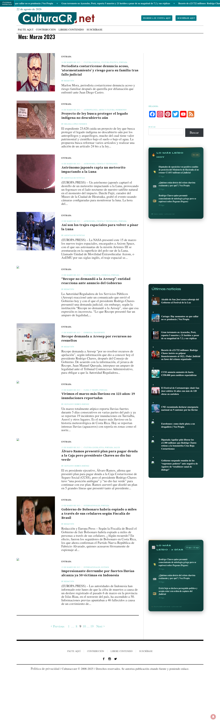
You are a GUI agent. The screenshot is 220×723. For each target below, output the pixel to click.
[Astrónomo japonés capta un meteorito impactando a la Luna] (36, 173)
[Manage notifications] (213, 716)
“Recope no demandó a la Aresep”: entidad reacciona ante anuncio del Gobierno (95, 281)
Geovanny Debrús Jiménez (76, 404)
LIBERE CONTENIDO (122, 651)
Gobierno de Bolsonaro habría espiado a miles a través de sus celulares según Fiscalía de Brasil (99, 513)
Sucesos (105, 567)
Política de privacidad (45, 668)
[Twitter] (116, 659)
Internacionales (92, 505)
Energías (105, 275)
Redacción (69, 80)
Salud (117, 447)
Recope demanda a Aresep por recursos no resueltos (96, 338)
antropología (91, 109)
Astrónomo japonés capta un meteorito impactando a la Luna (93, 169)
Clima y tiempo (91, 390)
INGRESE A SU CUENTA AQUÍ (156, 18)
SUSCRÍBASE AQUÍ (186, 18)
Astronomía (90, 163)
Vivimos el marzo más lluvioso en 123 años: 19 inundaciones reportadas (98, 396)
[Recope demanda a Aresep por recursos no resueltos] (36, 342)
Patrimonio (121, 109)
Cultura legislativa (94, 447)
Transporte (99, 332)
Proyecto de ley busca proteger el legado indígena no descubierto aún (94, 116)
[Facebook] (104, 659)
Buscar (151, 127)
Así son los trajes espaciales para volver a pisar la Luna (99, 227)
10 (84, 626)
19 (92, 626)
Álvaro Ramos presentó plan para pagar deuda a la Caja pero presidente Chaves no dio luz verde (99, 455)
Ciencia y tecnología (107, 163)
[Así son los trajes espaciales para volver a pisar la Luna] (36, 231)
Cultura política (109, 62)
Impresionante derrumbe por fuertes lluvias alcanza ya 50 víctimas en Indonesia (97, 573)
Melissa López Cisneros (75, 124)
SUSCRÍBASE (146, 651)
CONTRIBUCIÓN (95, 651)
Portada (123, 62)
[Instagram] (110, 659)
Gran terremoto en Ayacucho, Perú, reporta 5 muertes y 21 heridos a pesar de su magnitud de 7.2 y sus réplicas (98, 3)
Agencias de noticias (74, 178)
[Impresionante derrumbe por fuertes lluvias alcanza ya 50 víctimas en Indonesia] (36, 577)
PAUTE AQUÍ (74, 651)
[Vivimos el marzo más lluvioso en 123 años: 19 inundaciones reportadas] (36, 400)
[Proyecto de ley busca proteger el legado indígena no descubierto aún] (36, 120)
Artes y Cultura (107, 109)
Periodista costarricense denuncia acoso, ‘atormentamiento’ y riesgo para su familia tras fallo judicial (99, 70)
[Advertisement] (175, 75)
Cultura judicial (92, 62)
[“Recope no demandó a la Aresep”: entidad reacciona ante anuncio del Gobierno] (36, 285)
